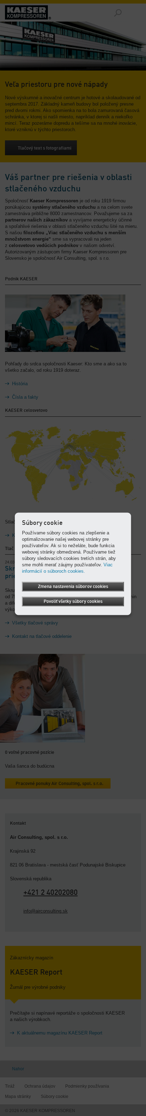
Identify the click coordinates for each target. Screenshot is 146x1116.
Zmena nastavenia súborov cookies (73, 586)
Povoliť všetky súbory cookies (73, 601)
